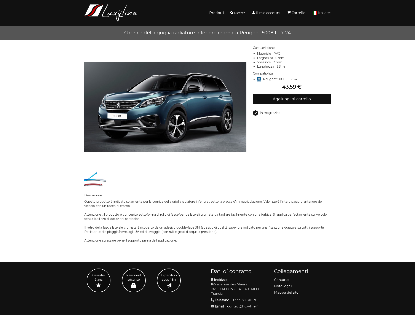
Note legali (283, 286)
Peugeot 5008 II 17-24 (280, 79)
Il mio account (268, 13)
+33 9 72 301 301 (246, 300)
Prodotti (216, 13)
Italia (322, 13)
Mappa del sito (286, 292)
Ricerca (239, 13)
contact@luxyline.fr (243, 306)
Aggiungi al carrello (292, 99)
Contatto (281, 280)
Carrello (298, 13)
